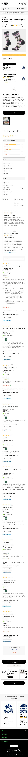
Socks (17, 13)
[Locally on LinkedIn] (15, 750)
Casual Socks (23, 13)
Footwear (11, 13)
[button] (14, 67)
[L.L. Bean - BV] (6, 339)
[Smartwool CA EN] (6, 276)
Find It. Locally (22, 8)
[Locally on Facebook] (12, 750)
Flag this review (7, 320)
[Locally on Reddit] (8, 750)
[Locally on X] (19, 750)
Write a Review (14, 113)
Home (4, 12)
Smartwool (16, 12)
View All (13, 683)
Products (9, 12)
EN (19, 3)
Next (14, 652)
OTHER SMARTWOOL (14, 665)
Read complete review (9, 252)
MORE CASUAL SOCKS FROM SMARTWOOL (14, 661)
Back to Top (14, 649)
